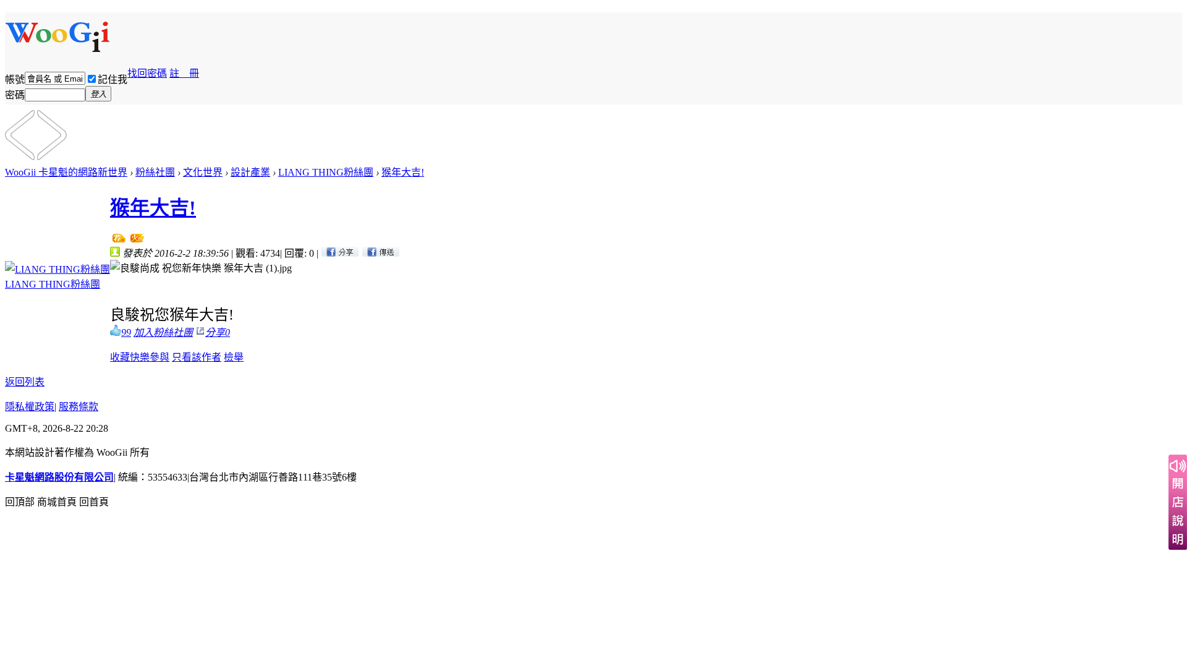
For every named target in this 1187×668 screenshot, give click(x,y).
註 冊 (184, 73)
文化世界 (203, 172)
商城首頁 (57, 502)
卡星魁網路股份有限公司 (59, 477)
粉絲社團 (155, 172)
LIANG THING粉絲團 (325, 172)
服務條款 (78, 406)
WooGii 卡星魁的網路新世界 (66, 172)
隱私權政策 (29, 406)
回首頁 (94, 502)
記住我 (112, 79)
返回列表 (25, 382)
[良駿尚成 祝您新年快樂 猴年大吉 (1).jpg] (201, 267)
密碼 (15, 95)
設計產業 (250, 172)
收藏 (120, 357)
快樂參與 (149, 357)
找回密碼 (147, 73)
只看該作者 (196, 357)
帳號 (15, 79)
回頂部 (20, 502)
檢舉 (234, 357)
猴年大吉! (402, 172)
